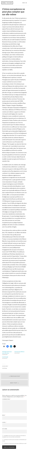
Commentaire (6, 399)
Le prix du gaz (5, 356)
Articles (5, 368)
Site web (4, 428)
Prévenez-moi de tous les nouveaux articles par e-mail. (15, 443)
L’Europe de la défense (19, 351)
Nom (4, 415)
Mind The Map (7, 2)
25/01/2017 (5, 366)
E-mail (4, 422)
